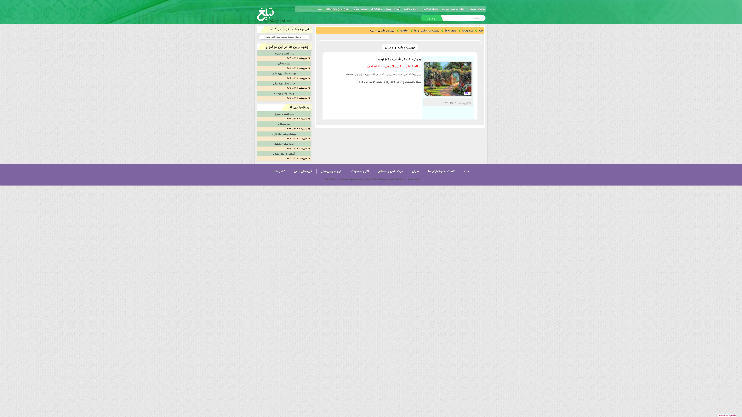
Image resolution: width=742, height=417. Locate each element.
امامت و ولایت (411, 9)
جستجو (431, 18)
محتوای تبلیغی (477, 9)
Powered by (727, 415)
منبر (319, 9)
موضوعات (467, 30)
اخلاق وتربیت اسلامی (453, 9)
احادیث (404, 30)
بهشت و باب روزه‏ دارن (284, 73)
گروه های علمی (303, 171)
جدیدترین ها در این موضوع (287, 47)
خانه (481, 30)
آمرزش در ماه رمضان (284, 154)
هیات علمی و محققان (390, 171)
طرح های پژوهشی (331, 171)
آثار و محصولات (360, 171)
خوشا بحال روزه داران (284, 83)
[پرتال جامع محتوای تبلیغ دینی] (274, 14)
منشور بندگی (360, 9)
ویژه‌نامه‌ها (376, 9)
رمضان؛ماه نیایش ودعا (426, 30)
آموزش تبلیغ (393, 9)
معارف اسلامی (431, 9)
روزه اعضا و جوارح (284, 54)
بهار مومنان (284, 63)
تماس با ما (279, 171)
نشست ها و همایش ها (441, 171)
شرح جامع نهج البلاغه (337, 9)
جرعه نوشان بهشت (284, 93)
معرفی (416, 171)
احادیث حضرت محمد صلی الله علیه (284, 37)
